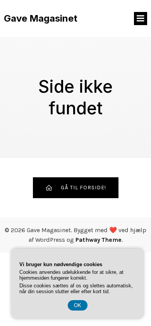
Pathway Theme (99, 239)
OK (77, 305)
